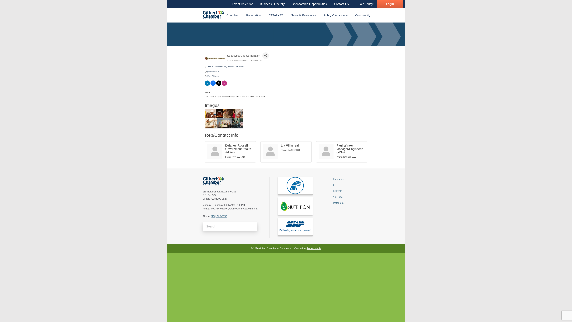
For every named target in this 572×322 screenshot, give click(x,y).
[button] (242, 4)
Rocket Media (314, 248)
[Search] (254, 226)
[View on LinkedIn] (207, 85)
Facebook (338, 179)
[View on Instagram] (224, 85)
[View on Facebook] (213, 85)
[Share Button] (265, 55)
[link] (295, 185)
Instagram (338, 203)
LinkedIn (337, 191)
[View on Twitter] (218, 85)
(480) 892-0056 (219, 216)
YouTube (338, 197)
